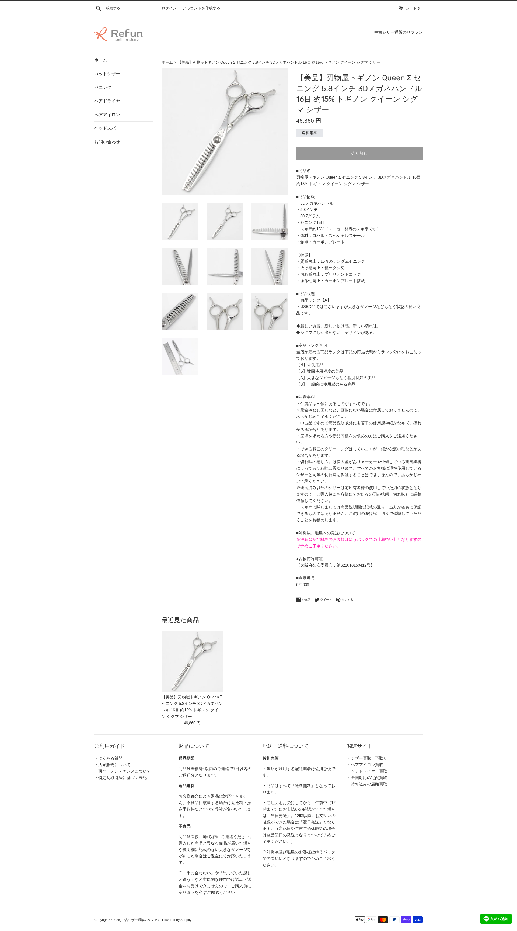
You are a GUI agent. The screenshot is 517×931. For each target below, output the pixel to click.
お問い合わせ (107, 142)
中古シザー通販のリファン (141, 920)
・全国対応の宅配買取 (367, 777)
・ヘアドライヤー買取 (367, 771)
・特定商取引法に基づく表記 (120, 777)
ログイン (169, 8)
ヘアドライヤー (109, 101)
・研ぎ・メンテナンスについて (122, 771)
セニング (102, 87)
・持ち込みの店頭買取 (367, 784)
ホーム (100, 60)
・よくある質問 (108, 758)
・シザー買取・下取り (367, 758)
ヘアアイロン (107, 114)
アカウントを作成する (201, 8)
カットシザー (107, 73)
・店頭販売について (112, 764)
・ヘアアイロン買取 (365, 764)
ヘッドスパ (105, 128)
